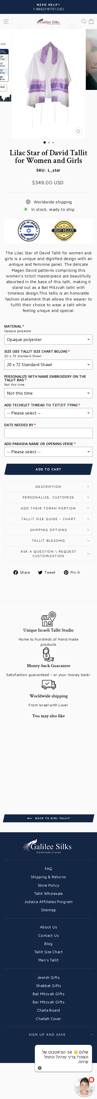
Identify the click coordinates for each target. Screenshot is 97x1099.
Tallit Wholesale (48, 893)
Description (48, 487)
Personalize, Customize (49, 497)
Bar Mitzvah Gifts (48, 1002)
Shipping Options (48, 530)
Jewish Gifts (48, 977)
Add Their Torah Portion (48, 508)
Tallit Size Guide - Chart (48, 519)
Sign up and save (47, 1034)
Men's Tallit (48, 960)
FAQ (48, 868)
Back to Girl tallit (52, 817)
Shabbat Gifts (48, 985)
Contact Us (48, 935)
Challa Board (48, 1010)
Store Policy (48, 885)
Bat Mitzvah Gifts (48, 993)
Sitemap (48, 910)
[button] (85, 1087)
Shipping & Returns (48, 876)
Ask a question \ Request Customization (49, 553)
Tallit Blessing (48, 540)
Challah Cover (48, 1018)
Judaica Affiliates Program (48, 901)
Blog (48, 943)
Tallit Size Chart (48, 951)
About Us (48, 927)
